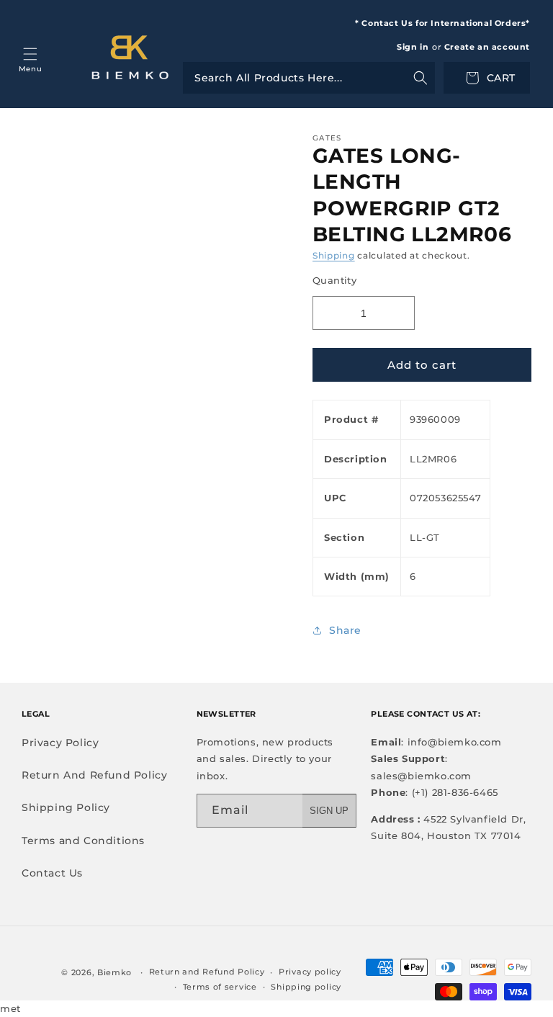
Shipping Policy (66, 807)
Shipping (334, 255)
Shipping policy (306, 987)
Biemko (114, 972)
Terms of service (220, 987)
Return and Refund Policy (207, 972)
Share (345, 630)
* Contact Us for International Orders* (442, 23)
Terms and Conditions (83, 840)
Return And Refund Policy (94, 775)
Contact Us (52, 872)
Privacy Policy (60, 742)
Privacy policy (310, 972)
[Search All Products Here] (309, 78)
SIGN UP (329, 810)
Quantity (334, 280)
